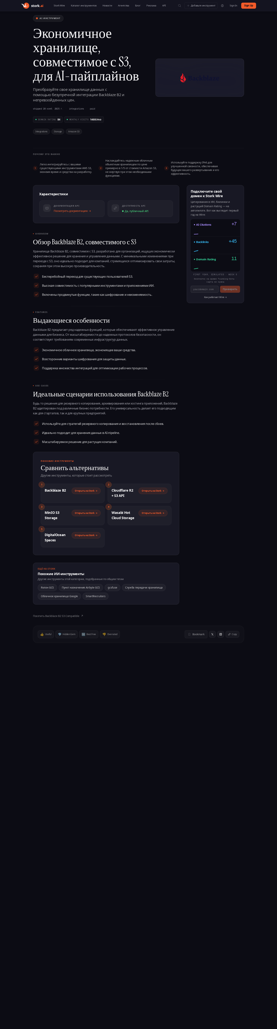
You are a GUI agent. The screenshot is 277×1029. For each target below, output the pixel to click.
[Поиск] (179, 5)
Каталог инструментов (83, 5)
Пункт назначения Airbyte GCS (81, 587)
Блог (138, 5)
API (164, 5)
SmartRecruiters (95, 596)
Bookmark (198, 634)
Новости (107, 5)
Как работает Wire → (215, 297)
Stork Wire (59, 5)
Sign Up (248, 5)
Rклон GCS (47, 587)
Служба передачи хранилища (144, 587)
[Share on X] (212, 634)
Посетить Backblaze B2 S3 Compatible (58, 616)
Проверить (230, 289)
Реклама (151, 5)
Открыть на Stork (86, 490)
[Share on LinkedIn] (220, 634)
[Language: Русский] (222, 5)
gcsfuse (112, 587)
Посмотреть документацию (72, 211)
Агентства (123, 5)
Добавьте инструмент (203, 5)
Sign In (233, 5)
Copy (234, 634)
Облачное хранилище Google (59, 596)
